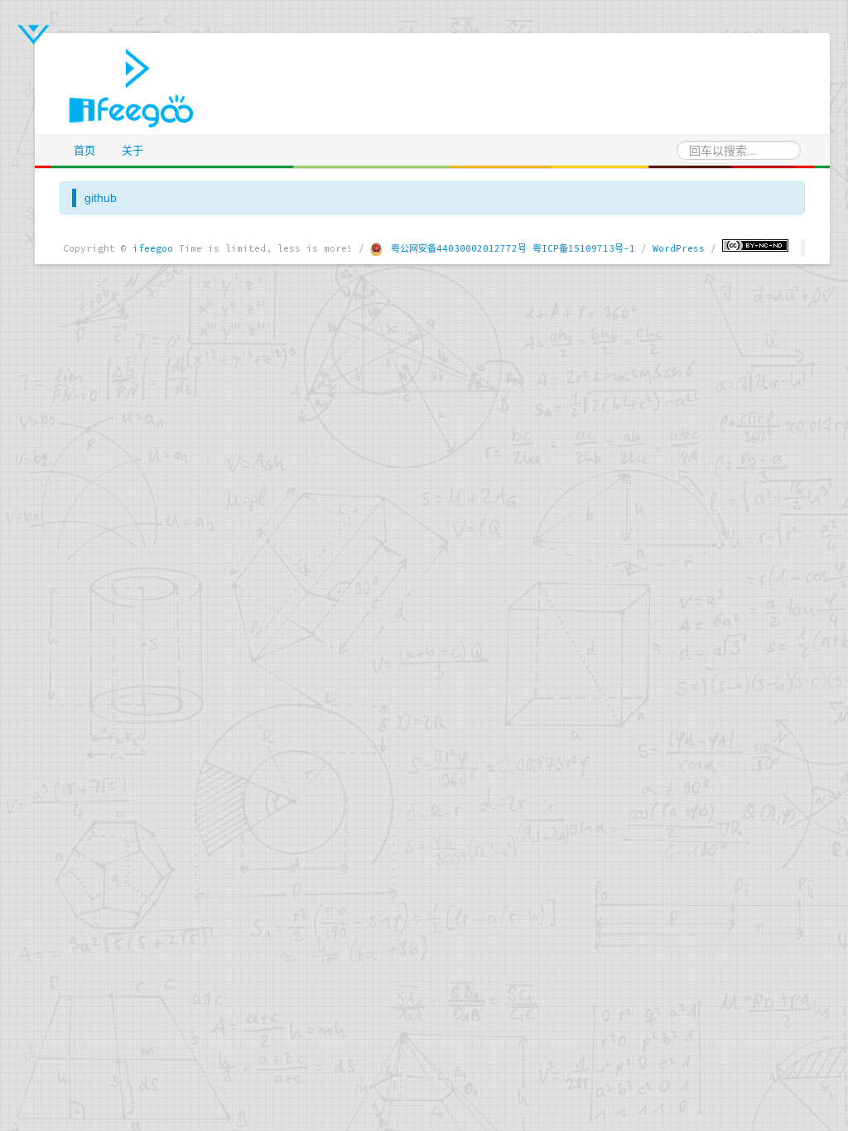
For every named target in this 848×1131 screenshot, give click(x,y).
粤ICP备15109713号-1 (583, 248)
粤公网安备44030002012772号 (459, 248)
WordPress (679, 248)
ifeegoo (152, 248)
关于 (132, 150)
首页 (84, 150)
